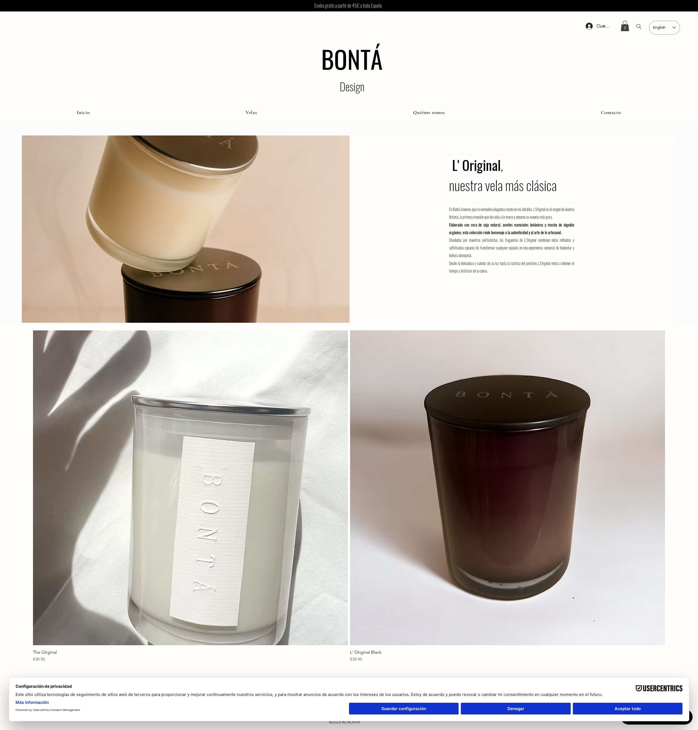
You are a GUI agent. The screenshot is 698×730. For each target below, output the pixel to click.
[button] (625, 26)
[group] (349, 496)
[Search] (639, 26)
